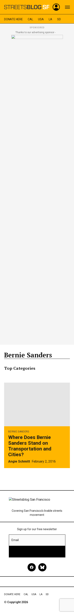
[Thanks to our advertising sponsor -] (37, 188)
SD (59, 19)
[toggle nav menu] (67, 7)
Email (15, 540)
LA (50, 19)
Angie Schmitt (19, 461)
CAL (30, 19)
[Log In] (56, 7)
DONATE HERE (13, 19)
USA (41, 19)
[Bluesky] (42, 567)
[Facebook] (32, 567)
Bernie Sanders (18, 431)
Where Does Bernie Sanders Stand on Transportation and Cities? (29, 445)
